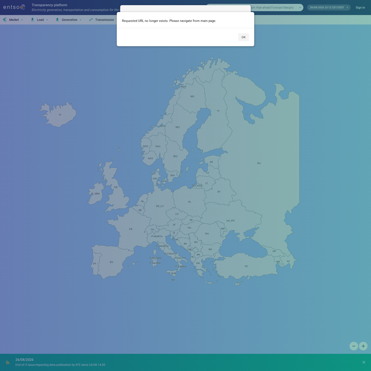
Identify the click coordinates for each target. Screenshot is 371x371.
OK (244, 37)
